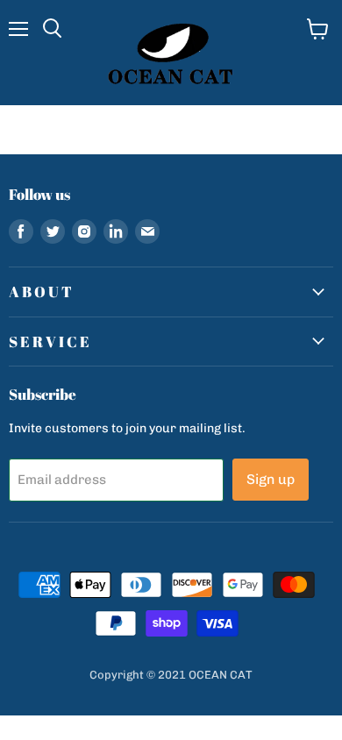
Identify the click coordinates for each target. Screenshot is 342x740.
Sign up (270, 479)
